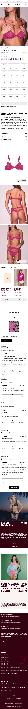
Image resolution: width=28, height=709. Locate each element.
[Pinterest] (7, 664)
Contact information (9, 703)
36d (4, 86)
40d (4, 96)
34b (24, 75)
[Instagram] (2, 664)
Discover (4, 647)
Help (2, 642)
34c (4, 79)
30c (17, 65)
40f (17, 96)
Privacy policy (18, 698)
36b (17, 82)
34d (11, 79)
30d (24, 65)
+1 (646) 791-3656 (4, 655)
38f (4, 93)
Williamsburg (21, 688)
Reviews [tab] (4, 336)
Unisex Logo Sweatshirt (18, 289)
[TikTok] (4, 664)
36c (24, 82)
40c (24, 93)
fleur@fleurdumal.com (5, 657)
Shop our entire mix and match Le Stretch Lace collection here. (12, 129)
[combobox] (7, 295)
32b (4, 72)
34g (4, 82)
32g (11, 75)
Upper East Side (6, 690)
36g (24, 86)
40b (17, 93)
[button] (14, 326)
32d (17, 72)
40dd (10, 96)
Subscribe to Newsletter (8, 676)
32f (4, 75)
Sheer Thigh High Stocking (6, 289)
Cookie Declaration (18, 703)
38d (17, 89)
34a (17, 75)
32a (24, 68)
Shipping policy (19, 701)
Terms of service (9, 701)
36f (17, 86)
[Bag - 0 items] (26, 4)
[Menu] (2, 5)
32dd (24, 72)
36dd (11, 86)
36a (10, 82)
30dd (4, 68)
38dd (24, 89)
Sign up (14, 543)
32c (11, 72)
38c (11, 89)
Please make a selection (14, 103)
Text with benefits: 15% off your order (14, 1)
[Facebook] (10, 664)
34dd (17, 79)
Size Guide (24, 62)
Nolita (13, 688)
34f (24, 79)
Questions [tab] (13, 336)
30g (17, 68)
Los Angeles (5, 688)
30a (4, 65)
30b (11, 65)
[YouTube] (12, 664)
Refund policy (9, 698)
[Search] (23, 5)
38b (4, 89)
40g (24, 96)
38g (11, 93)
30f (10, 68)
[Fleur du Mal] (14, 4)
